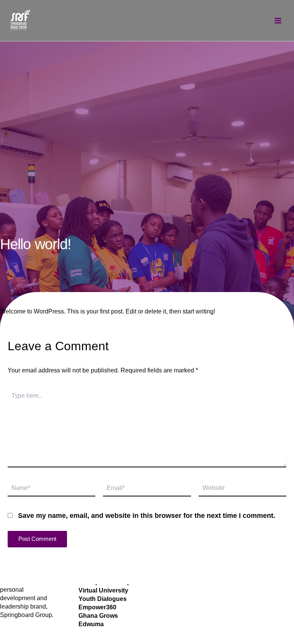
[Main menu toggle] (278, 20)
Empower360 (97, 607)
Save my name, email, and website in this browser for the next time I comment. (146, 515)
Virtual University (103, 590)
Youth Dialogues (102, 599)
